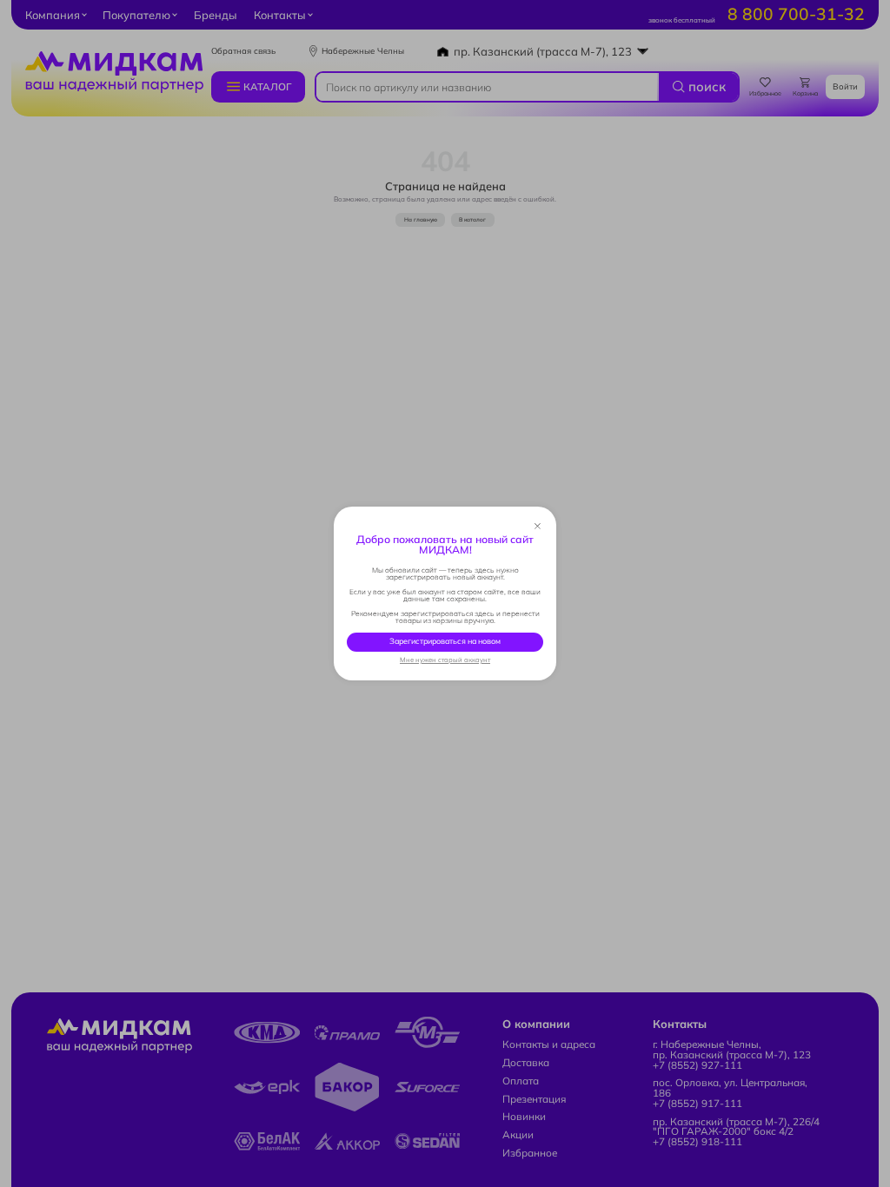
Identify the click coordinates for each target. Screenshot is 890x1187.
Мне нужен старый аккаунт (445, 660)
